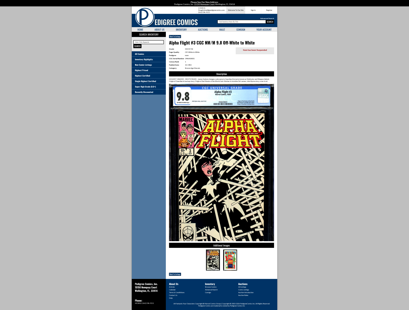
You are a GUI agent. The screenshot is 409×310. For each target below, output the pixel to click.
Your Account (264, 29)
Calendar (172, 290)
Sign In (253, 10)
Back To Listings (175, 36)
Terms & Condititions (176, 292)
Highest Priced (141, 70)
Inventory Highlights (144, 59)
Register (269, 10)
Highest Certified (142, 75)
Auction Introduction (245, 292)
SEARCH (270, 21)
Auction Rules (243, 295)
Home (140, 29)
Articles (172, 287)
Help (171, 298)
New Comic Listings (143, 64)
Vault (222, 29)
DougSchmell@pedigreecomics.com (211, 10)
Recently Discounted (144, 92)
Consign (240, 29)
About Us (159, 29)
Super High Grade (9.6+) (145, 86)
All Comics (139, 53)
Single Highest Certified (145, 81)
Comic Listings (243, 290)
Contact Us (173, 295)
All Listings (242, 287)
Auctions (203, 29)
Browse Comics (211, 287)
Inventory (181, 29)
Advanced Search (267, 18)
